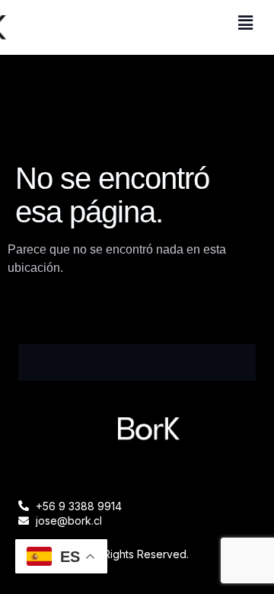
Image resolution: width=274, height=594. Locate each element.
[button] (246, 22)
